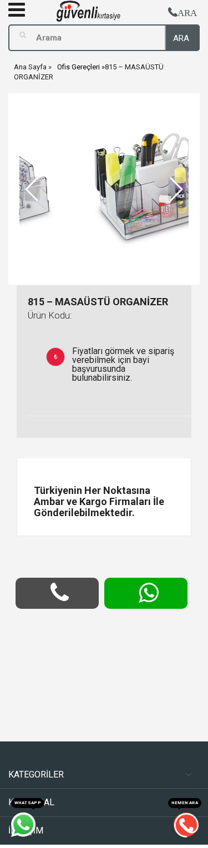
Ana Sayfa (30, 67)
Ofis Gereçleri (78, 67)
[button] (175, 189)
